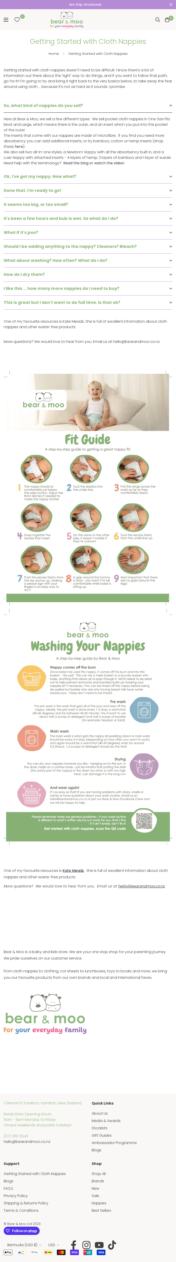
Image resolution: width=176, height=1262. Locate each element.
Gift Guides (102, 1135)
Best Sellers (101, 1210)
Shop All (99, 1173)
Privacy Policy (16, 1195)
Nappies (99, 1203)
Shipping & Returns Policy (26, 1203)
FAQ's (8, 1188)
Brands (98, 1181)
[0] (17, 20)
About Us (100, 1113)
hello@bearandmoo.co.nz (27, 1141)
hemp (134, 141)
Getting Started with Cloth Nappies (35, 1173)
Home (54, 53)
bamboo (101, 141)
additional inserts (66, 141)
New (95, 1188)
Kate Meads (73, 870)
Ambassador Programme (114, 1142)
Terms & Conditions (21, 1210)
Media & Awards (106, 1120)
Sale (95, 1195)
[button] (167, 19)
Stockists (99, 1128)
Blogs (96, 1150)
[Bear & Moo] (66, 19)
